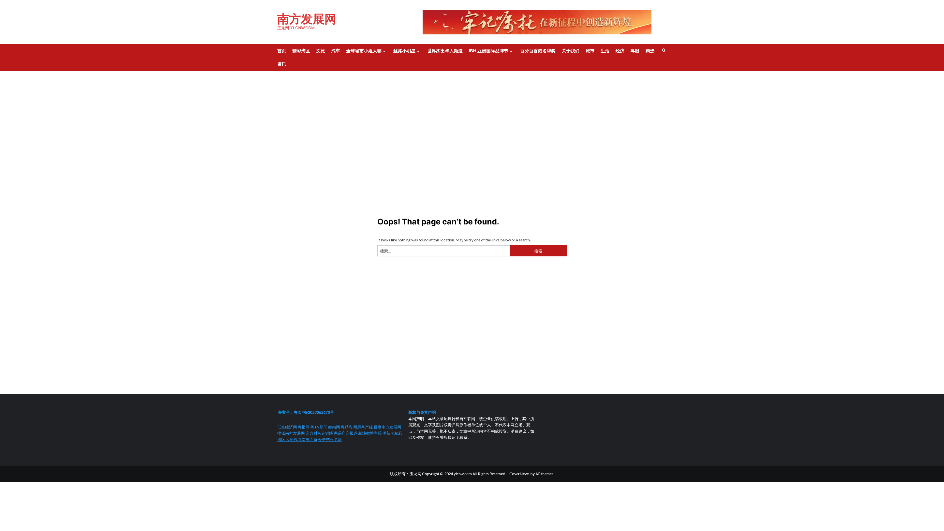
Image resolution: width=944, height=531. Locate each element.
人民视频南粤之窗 (301, 439)
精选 (650, 50)
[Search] (664, 50)
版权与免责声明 (422, 412)
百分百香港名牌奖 (538, 50)
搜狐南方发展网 (291, 433)
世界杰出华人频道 (445, 50)
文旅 (320, 50)
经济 (620, 50)
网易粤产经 (363, 427)
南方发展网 (306, 19)
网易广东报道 (345, 433)
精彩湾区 (301, 50)
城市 (590, 50)
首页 (281, 50)
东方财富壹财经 (319, 433)
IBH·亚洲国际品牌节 (488, 50)
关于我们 (570, 50)
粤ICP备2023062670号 (314, 412)
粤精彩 (347, 427)
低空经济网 (287, 427)
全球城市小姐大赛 (364, 50)
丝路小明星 (404, 50)
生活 (605, 50)
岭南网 (334, 427)
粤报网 (304, 427)
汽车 (335, 50)
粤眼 (635, 50)
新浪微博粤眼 (370, 433)
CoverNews (519, 473)
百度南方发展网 (387, 427)
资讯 (281, 64)
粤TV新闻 (318, 427)
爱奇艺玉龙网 (330, 439)
